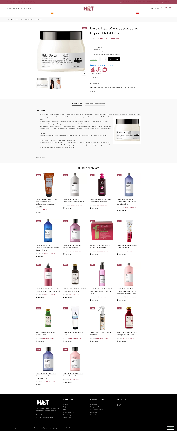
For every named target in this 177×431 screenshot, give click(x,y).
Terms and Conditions (96, 409)
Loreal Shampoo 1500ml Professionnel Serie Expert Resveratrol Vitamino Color (126, 291)
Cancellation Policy (68, 412)
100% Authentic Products (150, 2)
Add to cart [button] (41, 213)
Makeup (57, 15)
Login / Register (154, 8)
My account (125, 2)
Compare (95, 77)
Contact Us (93, 404)
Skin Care (66, 15)
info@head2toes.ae (165, 2)
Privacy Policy (67, 417)
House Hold (122, 15)
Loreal (125, 87)
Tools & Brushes (98, 15)
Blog (64, 407)
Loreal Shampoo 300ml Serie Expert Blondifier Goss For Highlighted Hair (46, 376)
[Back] (7, 20)
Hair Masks (107, 87)
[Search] (161, 8)
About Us (65, 404)
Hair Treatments (117, 87)
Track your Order (95, 407)
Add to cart (114, 59)
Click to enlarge (84, 73)
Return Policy (67, 415)
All (41, 15)
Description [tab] (77, 104)
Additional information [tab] (95, 104)
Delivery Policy (94, 415)
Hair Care (86, 15)
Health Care (111, 15)
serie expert (131, 87)
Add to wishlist (96, 73)
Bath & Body (76, 15)
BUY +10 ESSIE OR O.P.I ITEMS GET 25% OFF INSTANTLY (20, 2)
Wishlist (166, 7)
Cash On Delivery (136, 2)
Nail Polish (48, 14)
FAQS (64, 409)
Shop (13, 20)
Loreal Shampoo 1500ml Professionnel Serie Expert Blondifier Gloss (126, 201)
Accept (171, 428)
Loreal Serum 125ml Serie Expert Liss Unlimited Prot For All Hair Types (101, 291)
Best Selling (133, 14)
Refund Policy (94, 412)
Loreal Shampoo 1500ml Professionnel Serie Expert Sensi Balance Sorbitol (47, 247)
